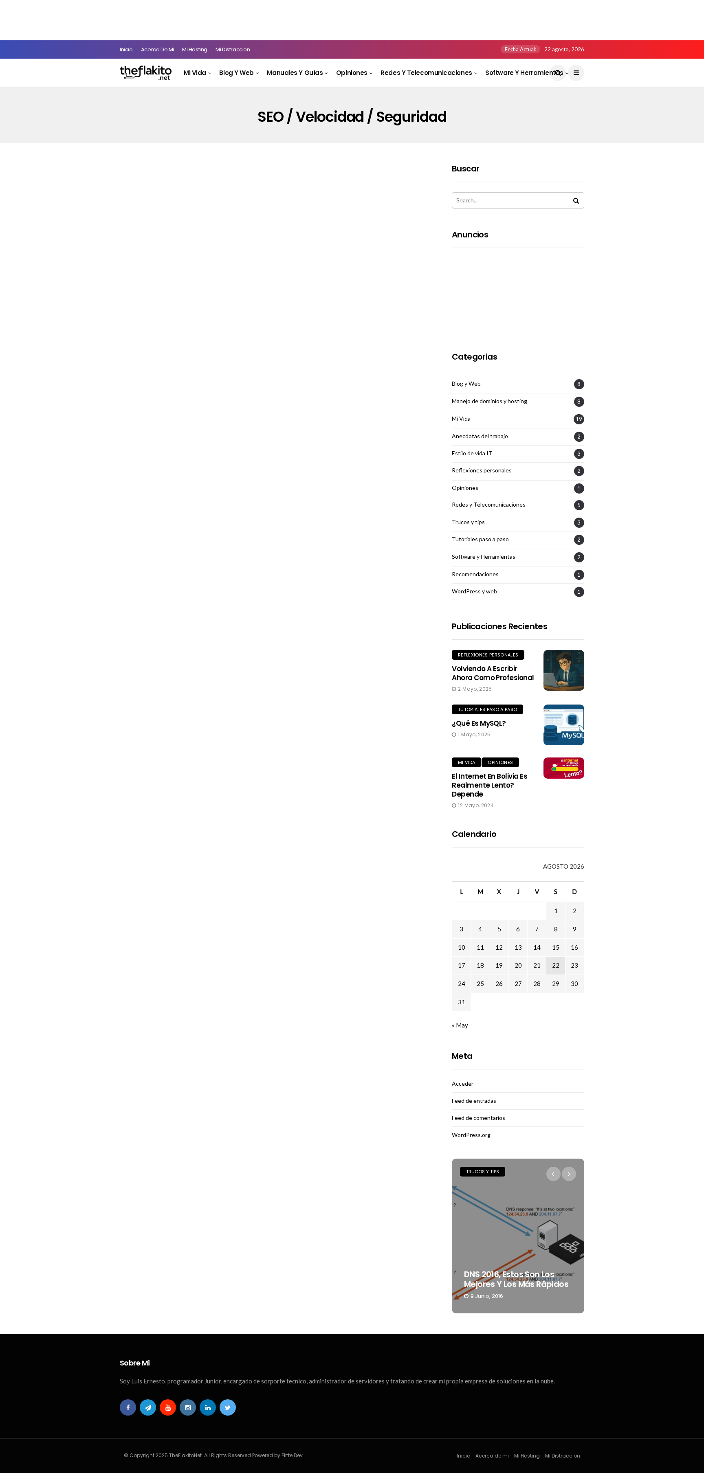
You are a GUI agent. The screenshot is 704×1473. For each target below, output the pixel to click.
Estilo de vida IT (472, 453)
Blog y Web (236, 72)
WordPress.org (471, 1135)
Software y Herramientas (524, 72)
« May (460, 1025)
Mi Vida (195, 72)
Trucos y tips (468, 522)
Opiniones (351, 72)
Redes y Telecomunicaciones (426, 72)
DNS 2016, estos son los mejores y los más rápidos (516, 1279)
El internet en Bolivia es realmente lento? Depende (489, 785)
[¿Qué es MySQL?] (563, 725)
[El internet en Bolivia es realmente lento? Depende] (563, 768)
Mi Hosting (194, 49)
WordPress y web (474, 591)
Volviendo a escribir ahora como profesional (493, 673)
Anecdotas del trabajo (480, 436)
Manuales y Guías (295, 72)
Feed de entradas (474, 1101)
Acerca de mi (157, 49)
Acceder (462, 1083)
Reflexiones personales (482, 470)
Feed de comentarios (478, 1118)
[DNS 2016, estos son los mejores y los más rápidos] (518, 1236)
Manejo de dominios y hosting (489, 401)
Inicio (126, 49)
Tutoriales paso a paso (480, 539)
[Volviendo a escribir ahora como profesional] (563, 670)
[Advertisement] (148, 18)
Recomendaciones (475, 574)
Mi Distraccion (233, 49)
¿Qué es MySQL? (479, 723)
